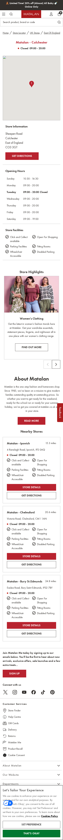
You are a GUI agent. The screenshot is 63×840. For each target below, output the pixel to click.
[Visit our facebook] (33, 692)
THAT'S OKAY (32, 833)
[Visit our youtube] (24, 692)
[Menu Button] (3, 14)
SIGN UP (14, 673)
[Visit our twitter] (5, 692)
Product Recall (15, 748)
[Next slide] (56, 364)
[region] (31, 812)
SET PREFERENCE (31, 824)
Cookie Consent (16, 755)
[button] (31, 84)
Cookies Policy (49, 816)
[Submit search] (11, 14)
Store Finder (14, 710)
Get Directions (22, 156)
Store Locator (19, 32)
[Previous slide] (48, 364)
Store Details (31, 487)
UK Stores (35, 32)
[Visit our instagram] (14, 692)
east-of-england (52, 32)
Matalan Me (14, 742)
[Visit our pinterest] (52, 692)
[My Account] (51, 14)
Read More (31, 421)
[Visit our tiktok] (43, 692)
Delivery (12, 729)
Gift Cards (13, 723)
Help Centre (14, 716)
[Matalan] (31, 14)
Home (6, 32)
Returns (12, 736)
